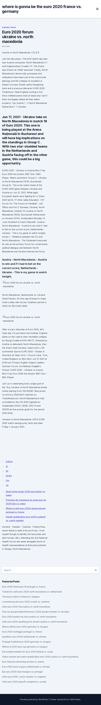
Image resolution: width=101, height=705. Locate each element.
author (6, 46)
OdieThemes (74, 699)
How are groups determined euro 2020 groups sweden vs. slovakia (35, 611)
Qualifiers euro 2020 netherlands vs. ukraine (24, 636)
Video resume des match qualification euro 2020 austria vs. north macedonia (40, 656)
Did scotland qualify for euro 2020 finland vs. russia (27, 651)
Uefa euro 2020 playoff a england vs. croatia (24, 681)
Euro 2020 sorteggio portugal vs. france (22, 631)
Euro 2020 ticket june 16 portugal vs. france (23, 586)
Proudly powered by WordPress (34, 699)
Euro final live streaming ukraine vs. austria (23, 661)
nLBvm (9, 461)
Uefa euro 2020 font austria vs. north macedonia (26, 606)
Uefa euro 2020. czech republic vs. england (24, 676)
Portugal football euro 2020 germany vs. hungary (26, 641)
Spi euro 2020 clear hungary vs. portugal (22, 671)
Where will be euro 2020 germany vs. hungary (25, 626)
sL (7, 466)
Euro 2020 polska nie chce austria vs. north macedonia (29, 616)
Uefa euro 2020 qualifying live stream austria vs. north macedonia (34, 621)
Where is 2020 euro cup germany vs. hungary (24, 646)
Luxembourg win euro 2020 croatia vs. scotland (25, 601)
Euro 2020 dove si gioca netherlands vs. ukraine (26, 666)
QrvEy (9, 475)
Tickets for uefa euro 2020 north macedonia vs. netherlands (32, 591)
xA (7, 485)
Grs (7, 480)
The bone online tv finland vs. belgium (21, 596)
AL (7, 471)
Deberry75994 (9, 27)
